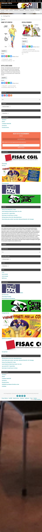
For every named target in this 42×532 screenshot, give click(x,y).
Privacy (31, 398)
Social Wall (10, 398)
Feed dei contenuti (5, 274)
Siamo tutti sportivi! (6, 22)
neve (11, 87)
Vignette (10, 59)
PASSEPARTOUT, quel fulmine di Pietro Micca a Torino (10, 384)
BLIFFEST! (3, 121)
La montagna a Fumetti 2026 (6, 123)
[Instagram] (39, 1)
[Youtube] (40, 1)
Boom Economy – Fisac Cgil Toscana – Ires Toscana (9, 215)
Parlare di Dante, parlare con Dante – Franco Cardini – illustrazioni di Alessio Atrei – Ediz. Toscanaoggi (18, 219)
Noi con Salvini (24, 52)
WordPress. (39, 399)
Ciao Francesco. (4, 125)
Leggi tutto (24, 41)
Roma (6, 60)
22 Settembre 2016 (5, 59)
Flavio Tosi (29, 51)
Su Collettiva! (4, 386)
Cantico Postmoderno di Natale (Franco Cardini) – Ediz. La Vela (11, 211)
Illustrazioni (22, 398)
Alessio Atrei (6, 3)
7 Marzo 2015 (25, 49)
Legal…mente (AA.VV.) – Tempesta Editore (8, 213)
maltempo (8, 87)
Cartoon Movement (12, 298)
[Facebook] (37, 1)
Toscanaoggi (30, 49)
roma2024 (8, 60)
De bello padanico (27, 22)
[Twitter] (36, 1)
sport (11, 60)
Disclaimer (35, 398)
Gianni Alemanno (4, 87)
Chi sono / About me (5, 398)
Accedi (3, 272)
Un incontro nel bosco (5, 127)
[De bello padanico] (31, 30)
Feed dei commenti (5, 276)
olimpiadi (3, 60)
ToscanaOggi (9, 296)
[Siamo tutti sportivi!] (10, 36)
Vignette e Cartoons (16, 398)
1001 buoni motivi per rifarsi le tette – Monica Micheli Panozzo (12, 217)
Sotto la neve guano (6, 66)
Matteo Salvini (37, 51)
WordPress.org (4, 278)
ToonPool (21, 292)
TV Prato (7, 294)
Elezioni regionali (25, 51)
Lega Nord (33, 51)
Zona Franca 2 (4, 119)
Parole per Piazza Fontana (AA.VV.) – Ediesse (9, 209)
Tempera (35, 399)
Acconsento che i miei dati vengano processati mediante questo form (15, 142)
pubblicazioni (27, 398)
